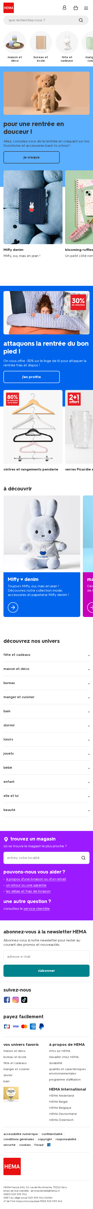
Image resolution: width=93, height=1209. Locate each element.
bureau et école (14, 1057)
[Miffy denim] (33, 214)
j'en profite (46, 346)
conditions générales (18, 1139)
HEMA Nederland (61, 1095)
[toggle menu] (86, 8)
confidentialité (52, 1134)
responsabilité (66, 1139)
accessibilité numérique (20, 1134)
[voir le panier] (76, 8)
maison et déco (14, 1051)
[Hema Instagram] (16, 1000)
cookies (25, 1145)
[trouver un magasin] (83, 857)
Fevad (38, 1145)
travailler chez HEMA (64, 1057)
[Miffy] (41, 556)
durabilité (55, 1063)
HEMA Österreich (61, 1120)
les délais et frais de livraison (28, 891)
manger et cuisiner (16, 1069)
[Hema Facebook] (7, 1000)
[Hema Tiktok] (24, 1000)
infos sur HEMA (59, 1051)
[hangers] (33, 431)
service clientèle (37, 908)
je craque (46, 126)
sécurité (9, 1145)
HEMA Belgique (60, 1108)
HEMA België (58, 1102)
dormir (8, 1075)
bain (6, 1081)
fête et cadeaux (15, 1063)
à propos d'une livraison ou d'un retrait (36, 879)
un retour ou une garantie (26, 885)
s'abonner (46, 971)
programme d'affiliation (65, 1079)
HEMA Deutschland (63, 1114)
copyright (45, 1139)
